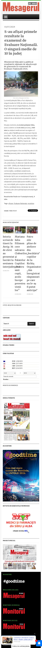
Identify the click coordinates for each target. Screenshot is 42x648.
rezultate (31, 203)
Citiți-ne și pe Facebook (12, 305)
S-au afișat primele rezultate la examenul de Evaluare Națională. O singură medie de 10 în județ (21, 43)
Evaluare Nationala (20, 203)
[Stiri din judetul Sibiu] (21, 6)
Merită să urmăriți (10, 385)
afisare (10, 203)
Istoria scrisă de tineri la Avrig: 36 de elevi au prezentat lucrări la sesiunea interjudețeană (8, 251)
